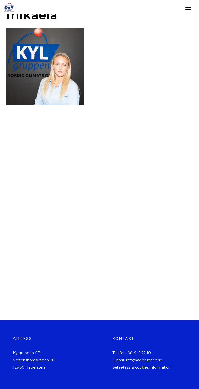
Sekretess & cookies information (141, 367)
